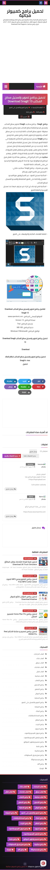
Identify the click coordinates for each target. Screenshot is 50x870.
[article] (25, 407)
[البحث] (4, 3)
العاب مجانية (39, 676)
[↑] (25, 864)
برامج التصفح (39, 689)
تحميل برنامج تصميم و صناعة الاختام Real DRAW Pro (20, 633)
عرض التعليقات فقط (30, 455)
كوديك (41, 768)
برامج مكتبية (39, 750)
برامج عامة (29, 112)
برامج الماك (39, 112)
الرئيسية (39, 86)
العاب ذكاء (40, 658)
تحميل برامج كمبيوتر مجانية (25, 13)
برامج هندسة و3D (37, 759)
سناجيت (45, 157)
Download (25, 349)
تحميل (25, 364)
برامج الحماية (39, 698)
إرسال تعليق (9, 489)
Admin (31, 496)
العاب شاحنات (39, 667)
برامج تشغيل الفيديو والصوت (34, 737)
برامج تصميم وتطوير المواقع (34, 742)
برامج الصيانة (39, 706)
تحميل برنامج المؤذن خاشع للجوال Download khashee (23, 598)
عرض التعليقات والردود (11, 455)
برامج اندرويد (39, 728)
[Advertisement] (25, 54)
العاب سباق (40, 662)
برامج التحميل (39, 684)
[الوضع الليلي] (43, 863)
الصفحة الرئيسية (38, 107)
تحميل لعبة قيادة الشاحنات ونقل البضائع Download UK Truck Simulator (21, 563)
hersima (30, 464)
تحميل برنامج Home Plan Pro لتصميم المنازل (22, 615)
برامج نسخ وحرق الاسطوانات (34, 755)
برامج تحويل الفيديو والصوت (34, 733)
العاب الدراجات (39, 654)
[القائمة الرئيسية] (5, 86)
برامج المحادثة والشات (36, 715)
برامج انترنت (40, 724)
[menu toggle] (46, 3)
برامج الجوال (39, 693)
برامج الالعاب (39, 680)
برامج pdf (41, 764)
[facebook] (40, 3)
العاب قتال (40, 671)
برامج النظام (39, 720)
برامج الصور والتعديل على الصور (18, 107)
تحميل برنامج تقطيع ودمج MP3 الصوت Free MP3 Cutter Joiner (21, 580)
